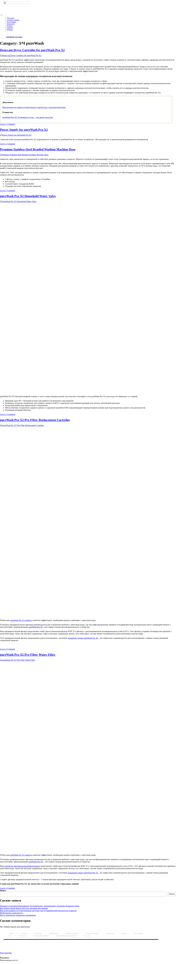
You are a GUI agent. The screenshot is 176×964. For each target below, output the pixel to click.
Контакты (24, 933)
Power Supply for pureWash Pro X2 (24, 129)
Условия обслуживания (41, 935)
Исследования (138, 933)
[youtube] (76, 947)
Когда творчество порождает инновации (18, 915)
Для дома (86, 935)
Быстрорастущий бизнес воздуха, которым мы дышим (24, 908)
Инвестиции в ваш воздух (11, 913)
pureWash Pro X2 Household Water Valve (28, 196)
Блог (10, 935)
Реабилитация (53, 933)
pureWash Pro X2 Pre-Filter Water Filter (27, 654)
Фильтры (124, 933)
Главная (11, 933)
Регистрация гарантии (92, 933)
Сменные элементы (71, 933)
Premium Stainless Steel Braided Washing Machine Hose (37, 149)
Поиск (3, 890)
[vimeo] (77, 947)
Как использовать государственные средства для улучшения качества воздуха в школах (38, 910)
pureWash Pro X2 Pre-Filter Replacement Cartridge (35, 420)
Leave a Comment (7, 124)
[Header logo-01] (17, 3)
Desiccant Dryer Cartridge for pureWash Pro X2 (32, 50)
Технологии (110, 933)
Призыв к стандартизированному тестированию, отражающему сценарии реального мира (39, 906)
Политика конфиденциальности (66, 935)
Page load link (6, 953)
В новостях (22, 935)
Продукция (38, 933)
